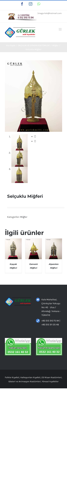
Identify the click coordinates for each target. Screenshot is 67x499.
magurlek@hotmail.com (50, 13)
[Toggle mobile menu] (60, 29)
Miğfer (23, 216)
